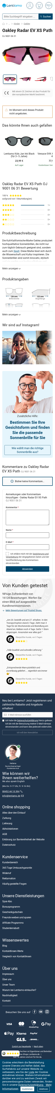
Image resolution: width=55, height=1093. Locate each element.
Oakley (27, 23)
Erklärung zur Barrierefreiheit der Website (23, 839)
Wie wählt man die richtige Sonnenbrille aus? (28, 450)
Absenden (27, 569)
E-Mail (9, 542)
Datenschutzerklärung (30, 1084)
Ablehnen (43, 1088)
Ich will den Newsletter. (27, 732)
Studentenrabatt (10, 928)
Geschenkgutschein (12, 912)
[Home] (3, 24)
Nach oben (38, 1046)
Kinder (17, 23)
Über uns (6, 979)
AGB (4, 834)
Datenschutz (8, 844)
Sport (16, 251)
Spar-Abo (7, 901)
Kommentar (12, 507)
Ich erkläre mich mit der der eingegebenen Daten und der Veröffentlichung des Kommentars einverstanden (27, 558)
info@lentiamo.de (11, 795)
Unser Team (8, 984)
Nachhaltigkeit (9, 995)
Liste (31, 1072)
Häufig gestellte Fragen (14, 883)
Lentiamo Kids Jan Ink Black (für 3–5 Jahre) (19, 155)
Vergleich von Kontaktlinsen (16, 956)
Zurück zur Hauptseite (21, 1046)
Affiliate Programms (12, 922)
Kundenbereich (10, 862)
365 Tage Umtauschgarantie (17, 867)
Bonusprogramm (11, 906)
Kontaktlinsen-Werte (12, 951)
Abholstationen (10, 828)
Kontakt (6, 1000)
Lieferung (7, 823)
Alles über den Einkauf (14, 812)
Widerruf (6, 873)
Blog (4, 945)
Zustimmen (27, 1088)
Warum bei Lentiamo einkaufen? (19, 990)
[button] (10, 79)
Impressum (8, 974)
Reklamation (8, 878)
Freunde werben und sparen (16, 917)
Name (9, 529)
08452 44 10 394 (10, 791)
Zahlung (6, 818)
